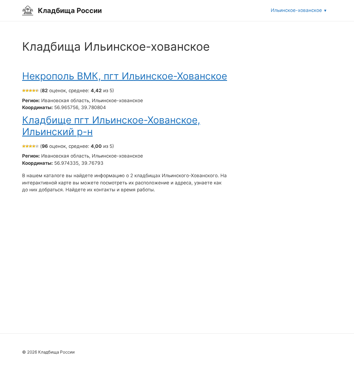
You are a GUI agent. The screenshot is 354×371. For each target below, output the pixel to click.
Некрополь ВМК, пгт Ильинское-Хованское (124, 76)
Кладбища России (70, 10)
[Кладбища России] (27, 10)
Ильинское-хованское (296, 10)
